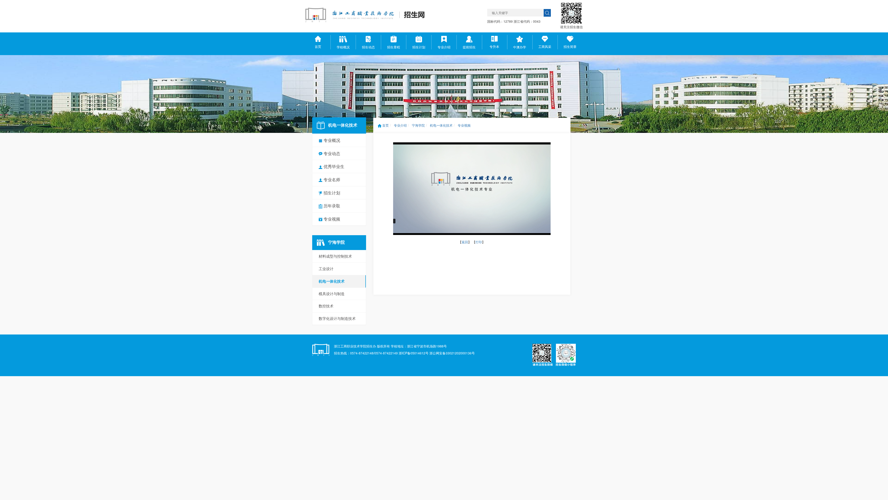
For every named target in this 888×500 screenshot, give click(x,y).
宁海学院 (418, 125)
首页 (385, 125)
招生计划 (331, 193)
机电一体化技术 (332, 281)
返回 (465, 242)
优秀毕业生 (333, 166)
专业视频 (331, 219)
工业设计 (326, 268)
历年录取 (331, 206)
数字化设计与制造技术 (337, 318)
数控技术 (326, 306)
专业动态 (331, 153)
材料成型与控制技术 (335, 256)
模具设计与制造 (332, 293)
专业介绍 (400, 125)
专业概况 (331, 140)
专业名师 (331, 179)
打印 (478, 242)
